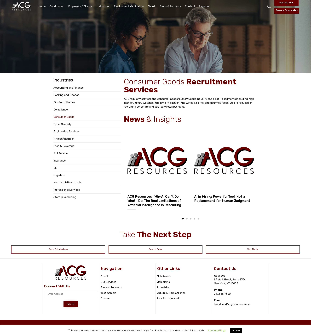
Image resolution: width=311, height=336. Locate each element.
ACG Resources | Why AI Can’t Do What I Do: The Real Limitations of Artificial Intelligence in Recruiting (154, 201)
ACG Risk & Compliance (171, 293)
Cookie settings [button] (217, 330)
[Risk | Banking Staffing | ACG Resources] (21, 6)
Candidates (56, 6)
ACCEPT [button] (236, 330)
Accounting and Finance (68, 87)
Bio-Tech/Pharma (64, 102)
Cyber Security (62, 124)
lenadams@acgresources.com (232, 304)
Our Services (108, 282)
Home (42, 6)
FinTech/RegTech (64, 138)
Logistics (58, 175)
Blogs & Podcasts (170, 6)
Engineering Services (66, 131)
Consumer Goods (63, 116)
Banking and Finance (66, 95)
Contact (190, 6)
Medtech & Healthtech (67, 182)
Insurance (59, 160)
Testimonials (108, 293)
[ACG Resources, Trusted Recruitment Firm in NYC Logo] (70, 279)
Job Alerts (163, 282)
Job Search (164, 276)
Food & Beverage (63, 146)
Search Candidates (287, 10)
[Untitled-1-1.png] (157, 160)
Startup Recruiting (64, 197)
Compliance (60, 109)
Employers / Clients (80, 6)
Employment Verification (129, 6)
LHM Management (168, 298)
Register (204, 6)
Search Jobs (286, 2)
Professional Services (66, 189)
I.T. (55, 167)
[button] (183, 218)
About (151, 6)
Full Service (60, 153)
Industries (103, 6)
